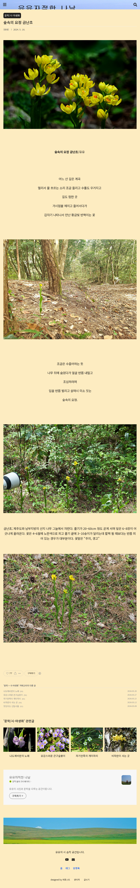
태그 (68, 868)
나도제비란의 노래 (11, 691)
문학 (6, 685)
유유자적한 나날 (19, 777)
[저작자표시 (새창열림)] (39, 673)
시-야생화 (14, 685)
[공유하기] (15, 673)
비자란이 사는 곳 (10, 702)
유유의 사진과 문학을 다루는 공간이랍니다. (30, 789)
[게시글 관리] (19, 673)
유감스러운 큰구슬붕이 (13, 694)
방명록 (76, 868)
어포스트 (66, 879)
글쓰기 (86, 879)
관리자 (77, 879)
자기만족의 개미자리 (12, 698)
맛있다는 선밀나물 (11, 706)
